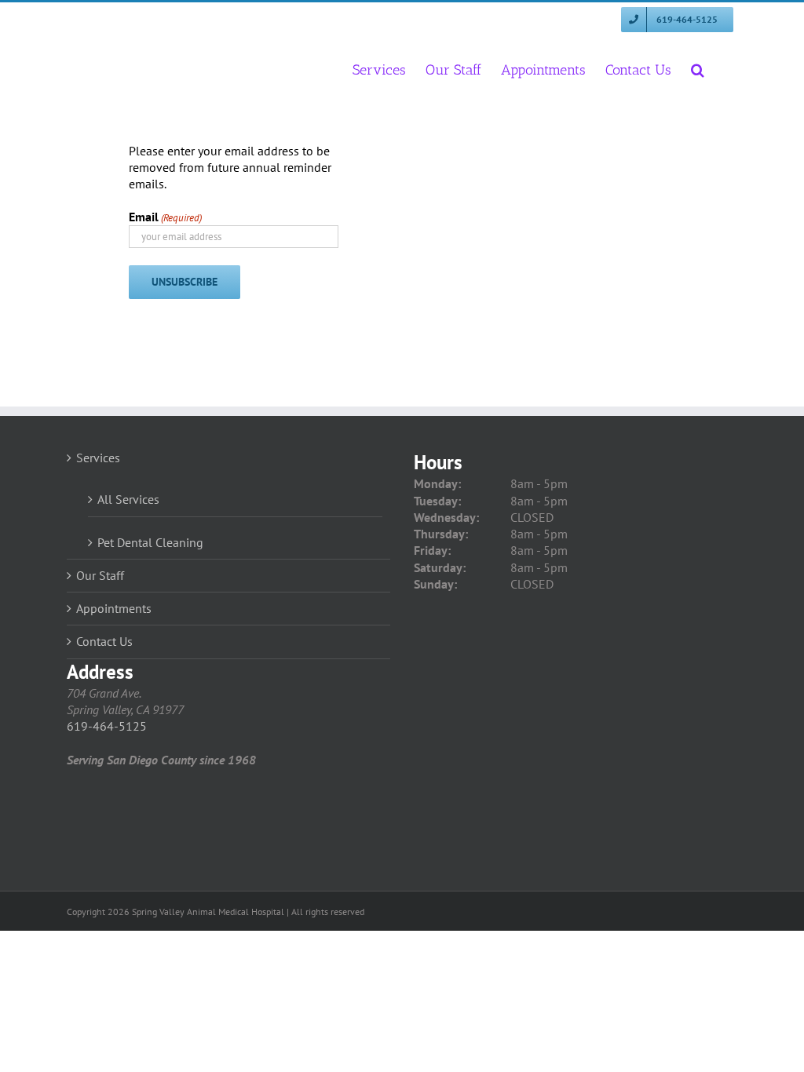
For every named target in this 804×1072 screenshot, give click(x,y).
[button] (697, 69)
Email (165, 216)
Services (98, 457)
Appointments (114, 608)
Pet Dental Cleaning (150, 542)
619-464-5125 (107, 726)
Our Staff (100, 575)
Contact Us (104, 641)
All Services (128, 499)
